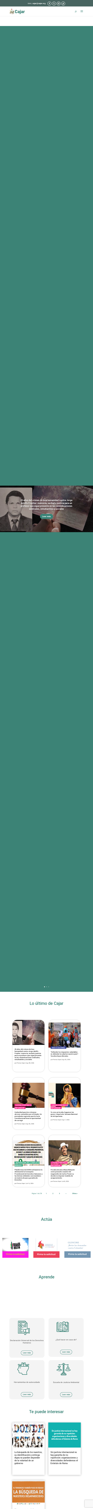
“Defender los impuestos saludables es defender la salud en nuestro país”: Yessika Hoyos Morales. (64, 1054)
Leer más (46, 516)
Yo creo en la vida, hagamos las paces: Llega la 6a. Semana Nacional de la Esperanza (64, 1114)
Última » (75, 1193)
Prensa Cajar (21, 1063)
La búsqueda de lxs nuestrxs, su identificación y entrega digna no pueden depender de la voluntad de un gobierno (28, 1458)
